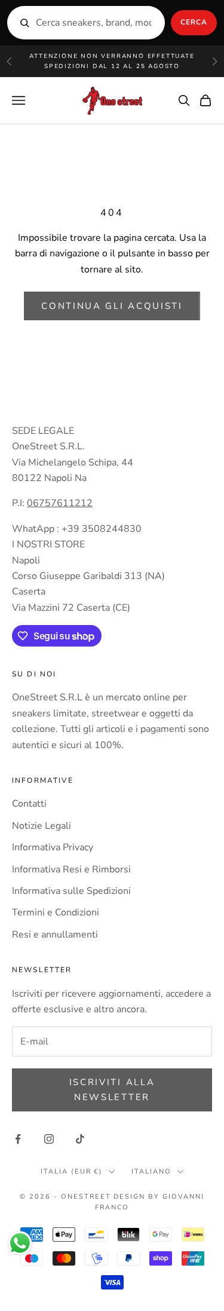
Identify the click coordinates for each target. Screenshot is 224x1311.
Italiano (151, 1171)
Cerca (193, 22)
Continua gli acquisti (112, 306)
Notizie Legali (41, 825)
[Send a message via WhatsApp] (20, 1243)
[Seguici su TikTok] (80, 1139)
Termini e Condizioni (55, 912)
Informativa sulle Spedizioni (71, 891)
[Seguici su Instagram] (49, 1139)
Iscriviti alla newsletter (112, 1089)
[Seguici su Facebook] (18, 1139)
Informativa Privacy (52, 847)
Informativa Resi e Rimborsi (71, 869)
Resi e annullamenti (55, 934)
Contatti (29, 803)
